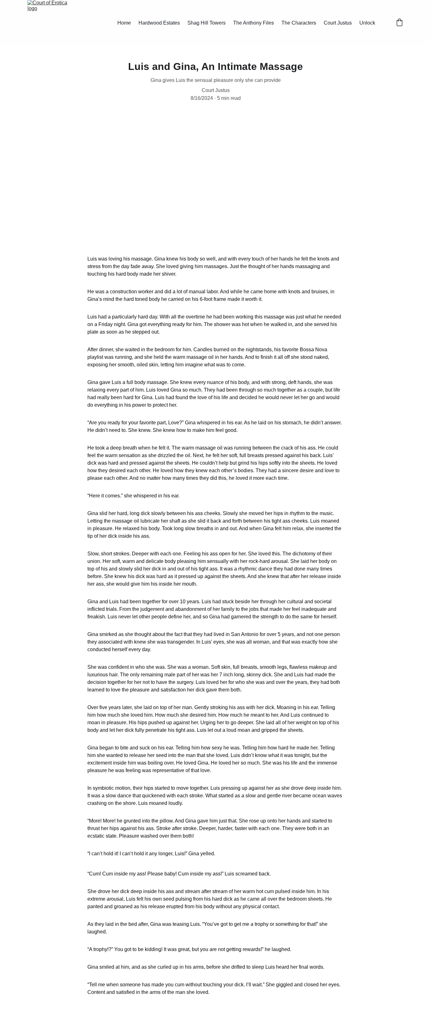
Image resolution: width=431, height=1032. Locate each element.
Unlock (367, 23)
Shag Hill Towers (206, 23)
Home (124, 23)
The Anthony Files (253, 23)
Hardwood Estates (159, 23)
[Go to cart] (399, 23)
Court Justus (338, 23)
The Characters (298, 23)
